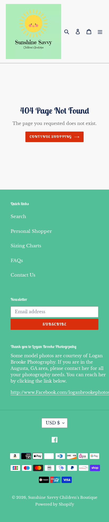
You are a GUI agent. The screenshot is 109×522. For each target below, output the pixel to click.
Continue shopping (50, 136)
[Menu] (100, 32)
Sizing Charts (26, 246)
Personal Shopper (31, 231)
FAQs (17, 260)
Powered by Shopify (54, 504)
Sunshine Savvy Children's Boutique (62, 497)
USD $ (53, 423)
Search (18, 216)
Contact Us (23, 275)
